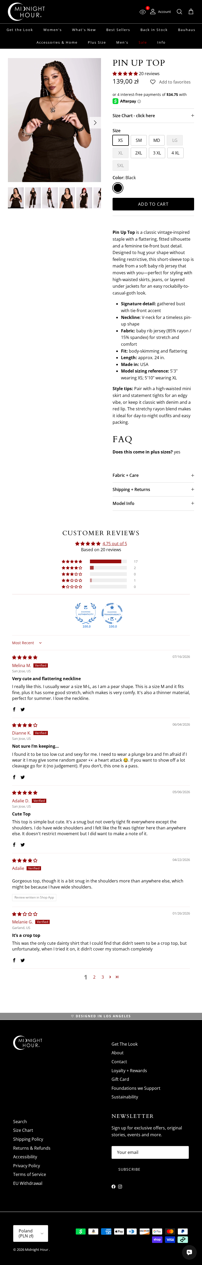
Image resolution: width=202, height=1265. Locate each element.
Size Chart (23, 1130)
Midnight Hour (37, 1249)
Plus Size (97, 42)
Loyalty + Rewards (129, 1070)
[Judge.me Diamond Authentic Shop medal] (85, 613)
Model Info (123, 503)
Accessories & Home (57, 42)
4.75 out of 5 (115, 543)
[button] (126, 73)
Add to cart (153, 204)
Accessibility (25, 1157)
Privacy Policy (26, 1166)
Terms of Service (29, 1174)
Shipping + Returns (131, 489)
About (118, 1053)
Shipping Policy (28, 1139)
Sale (143, 42)
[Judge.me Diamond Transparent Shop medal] (112, 613)
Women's (52, 29)
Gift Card (120, 1079)
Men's (122, 42)
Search (20, 1121)
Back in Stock (154, 29)
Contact (119, 1062)
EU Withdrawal (27, 1183)
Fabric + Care (126, 475)
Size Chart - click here (134, 115)
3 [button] (103, 977)
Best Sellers (118, 29)
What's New (84, 29)
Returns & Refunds (31, 1148)
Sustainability (125, 1097)
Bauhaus (186, 29)
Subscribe (129, 1169)
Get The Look (125, 1044)
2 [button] (94, 977)
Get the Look (20, 29)
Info (161, 42)
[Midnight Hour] (26, 12)
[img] (24, 657)
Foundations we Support (136, 1088)
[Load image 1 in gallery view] (54, 120)
